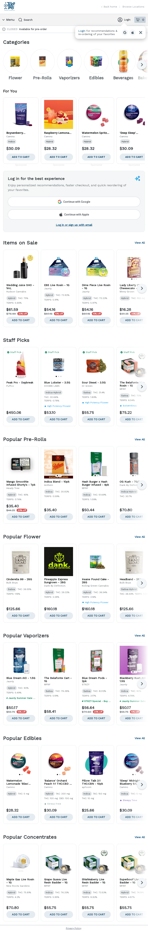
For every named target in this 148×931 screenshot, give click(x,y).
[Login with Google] (125, 32)
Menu (10, 19)
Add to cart (21, 320)
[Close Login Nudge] (141, 32)
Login (127, 19)
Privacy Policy (73, 928)
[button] (110, 32)
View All (140, 242)
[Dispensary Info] (3, 29)
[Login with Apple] (133, 32)
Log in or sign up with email (74, 224)
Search (28, 19)
